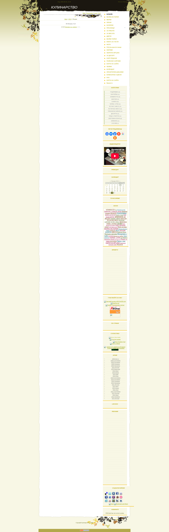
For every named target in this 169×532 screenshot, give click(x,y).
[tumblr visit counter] (115, 350)
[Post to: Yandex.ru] (110, 500)
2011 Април (115, 388)
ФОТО (118, 230)
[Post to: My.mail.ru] (113, 500)
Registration (89, 13)
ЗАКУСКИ (114, 99)
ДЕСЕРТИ (114, 113)
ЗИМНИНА (114, 121)
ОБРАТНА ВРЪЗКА (113, 243)
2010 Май (115, 374)
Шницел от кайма (118, 236)
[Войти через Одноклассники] (115, 138)
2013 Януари (115, 398)
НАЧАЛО (113, 213)
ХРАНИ (107, 227)
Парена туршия (119, 215)
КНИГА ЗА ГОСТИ (110, 215)
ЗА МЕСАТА (112, 230)
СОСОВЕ (114, 123)
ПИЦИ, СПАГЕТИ (114, 116)
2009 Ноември (115, 364)
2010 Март (116, 371)
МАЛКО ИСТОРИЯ (111, 229)
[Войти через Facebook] (115, 134)
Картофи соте (117, 239)
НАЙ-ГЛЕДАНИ (120, 225)
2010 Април (115, 372)
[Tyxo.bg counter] (115, 339)
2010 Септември (115, 378)
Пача (116, 209)
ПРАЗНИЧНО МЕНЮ (114, 111)
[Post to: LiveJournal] (117, 500)
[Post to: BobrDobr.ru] (117, 497)
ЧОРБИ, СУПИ (114, 104)
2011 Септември (115, 391)
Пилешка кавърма (111, 234)
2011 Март (116, 386)
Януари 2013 (115, 181)
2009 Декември (115, 365)
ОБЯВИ (119, 224)
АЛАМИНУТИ (114, 96)
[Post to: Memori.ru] (121, 497)
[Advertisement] (115, 448)
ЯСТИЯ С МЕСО (114, 106)
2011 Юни (115, 390)
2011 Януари (115, 384)
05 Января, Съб (71, 23)
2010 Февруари (115, 369)
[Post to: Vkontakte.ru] (121, 500)
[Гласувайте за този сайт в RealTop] (115, 303)
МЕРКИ (112, 217)
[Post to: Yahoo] (113, 497)
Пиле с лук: (121, 241)
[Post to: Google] (121, 493)
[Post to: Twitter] (110, 493)
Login (95, 13)
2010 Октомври (115, 379)
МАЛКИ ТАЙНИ (115, 218)
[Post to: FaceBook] (117, 493)
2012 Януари (115, 393)
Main (84, 13)
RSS (99, 13)
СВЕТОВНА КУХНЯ (114, 118)
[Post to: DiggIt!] (113, 493)
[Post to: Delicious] (106, 493)
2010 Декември (115, 383)
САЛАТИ (114, 101)
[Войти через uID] (107, 134)
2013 (70, 19)
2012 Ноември (115, 396)
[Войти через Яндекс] (118, 134)
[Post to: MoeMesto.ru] (106, 500)
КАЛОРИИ (110, 236)
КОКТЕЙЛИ (114, 94)
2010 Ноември (115, 381)
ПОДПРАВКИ (114, 92)
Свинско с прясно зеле (112, 211)
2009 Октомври (115, 362)
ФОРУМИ (122, 230)
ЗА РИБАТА (123, 237)
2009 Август (115, 359)
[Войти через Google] (123, 134)
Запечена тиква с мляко (116, 223)
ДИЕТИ (114, 232)
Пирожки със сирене (71, 27)
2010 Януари (115, 367)
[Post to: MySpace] (106, 497)
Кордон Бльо (121, 232)
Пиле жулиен (122, 227)
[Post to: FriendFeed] (110, 497)
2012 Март (116, 395)
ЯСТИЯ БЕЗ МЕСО (114, 108)
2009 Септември (115, 360)
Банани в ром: (121, 209)
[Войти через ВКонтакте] (111, 134)
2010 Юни (115, 376)
